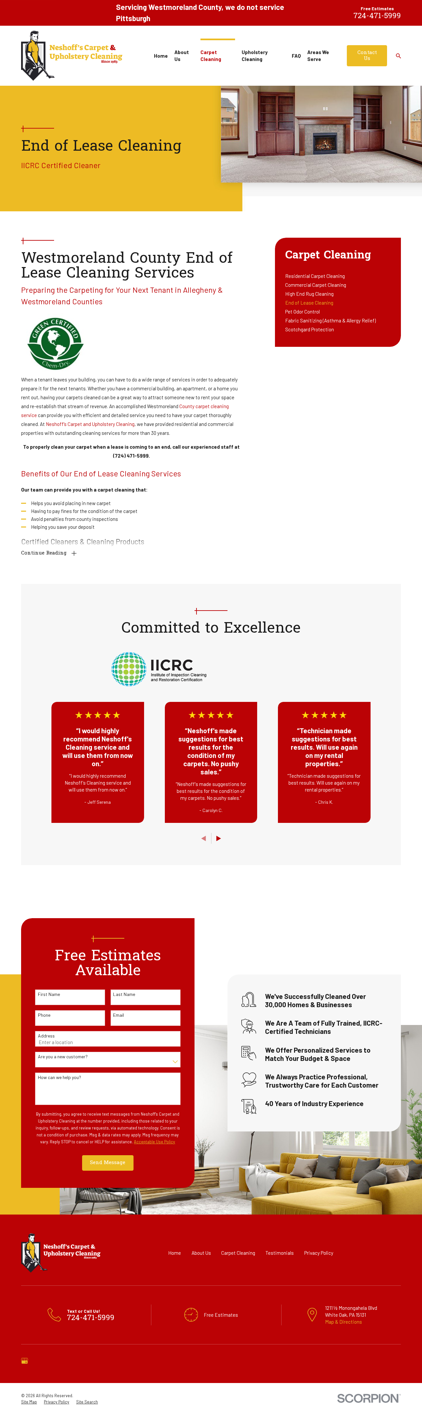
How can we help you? (59, 1077)
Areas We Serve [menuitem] (318, 55)
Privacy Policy (318, 1253)
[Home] (71, 56)
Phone (44, 1015)
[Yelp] (41, 1360)
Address (46, 1035)
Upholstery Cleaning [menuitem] (255, 55)
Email (118, 1015)
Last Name (124, 994)
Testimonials (279, 1253)
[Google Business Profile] (24, 1360)
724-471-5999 (377, 16)
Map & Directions (343, 1322)
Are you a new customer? (63, 1056)
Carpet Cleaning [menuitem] (210, 55)
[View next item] (219, 838)
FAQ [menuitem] (296, 56)
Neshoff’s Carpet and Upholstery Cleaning (90, 424)
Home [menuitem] (161, 56)
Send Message (107, 1162)
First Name (49, 994)
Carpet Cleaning (238, 1253)
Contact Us (367, 55)
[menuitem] (338, 276)
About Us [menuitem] (181, 55)
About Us (201, 1253)
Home (174, 1253)
